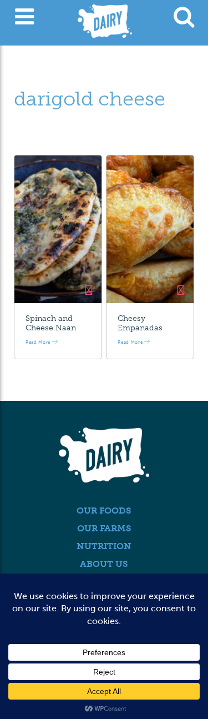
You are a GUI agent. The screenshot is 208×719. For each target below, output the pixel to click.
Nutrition (104, 546)
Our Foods (104, 510)
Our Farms (104, 528)
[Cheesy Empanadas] (150, 229)
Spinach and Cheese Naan (51, 323)
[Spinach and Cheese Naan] (58, 229)
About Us (104, 564)
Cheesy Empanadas (140, 323)
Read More (39, 342)
